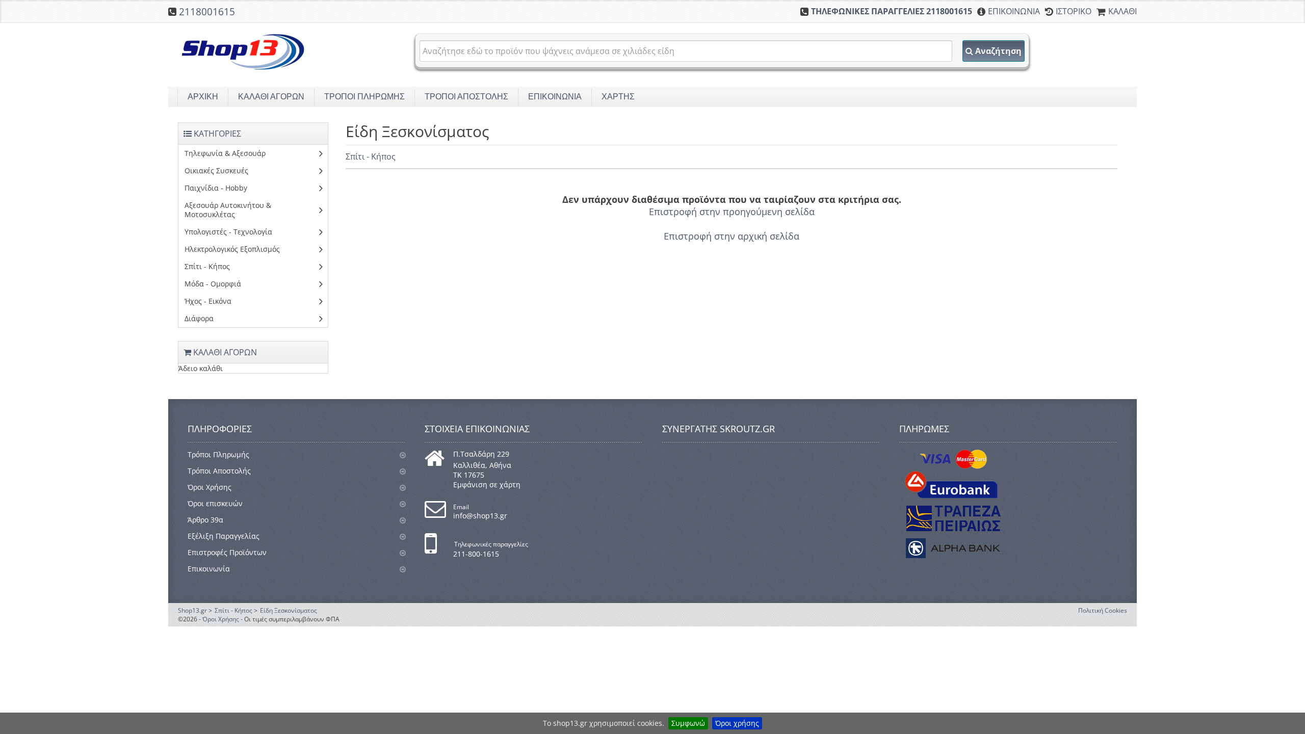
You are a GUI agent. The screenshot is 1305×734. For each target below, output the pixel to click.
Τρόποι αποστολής (466, 96)
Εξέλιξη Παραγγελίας (223, 536)
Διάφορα (199, 318)
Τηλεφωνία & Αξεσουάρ (225, 153)
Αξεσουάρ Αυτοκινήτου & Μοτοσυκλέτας (228, 209)
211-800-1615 (476, 554)
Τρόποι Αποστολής (219, 471)
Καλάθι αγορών (271, 96)
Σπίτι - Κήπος (371, 156)
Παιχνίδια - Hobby (216, 188)
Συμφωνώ (688, 723)
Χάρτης (618, 96)
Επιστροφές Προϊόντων (227, 552)
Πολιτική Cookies (1102, 610)
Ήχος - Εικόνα (208, 301)
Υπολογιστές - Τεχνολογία (228, 232)
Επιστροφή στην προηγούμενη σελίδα (732, 211)
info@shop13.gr (480, 515)
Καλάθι (1122, 11)
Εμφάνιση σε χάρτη (486, 484)
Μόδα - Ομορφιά (213, 284)
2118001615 (207, 11)
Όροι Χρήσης (209, 487)
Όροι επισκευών (215, 503)
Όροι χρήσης (737, 723)
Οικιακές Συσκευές (216, 170)
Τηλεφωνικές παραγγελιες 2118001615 (891, 11)
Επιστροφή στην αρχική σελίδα (731, 236)
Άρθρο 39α (205, 520)
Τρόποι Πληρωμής (218, 454)
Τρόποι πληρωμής (364, 96)
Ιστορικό (1073, 11)
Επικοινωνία (1014, 11)
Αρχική (203, 96)
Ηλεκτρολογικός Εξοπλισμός (232, 249)
